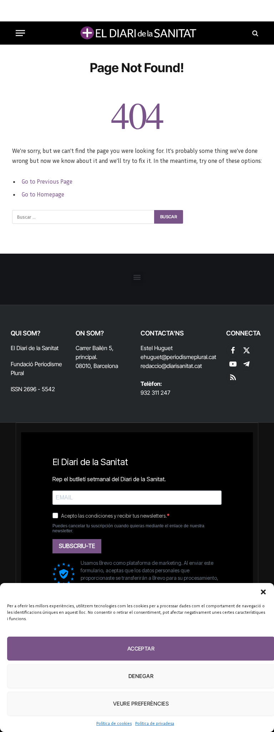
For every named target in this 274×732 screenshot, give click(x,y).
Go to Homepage (42, 194)
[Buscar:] (83, 217)
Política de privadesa (154, 723)
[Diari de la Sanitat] (137, 33)
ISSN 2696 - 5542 (33, 389)
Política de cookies (114, 723)
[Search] (254, 33)
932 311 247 (155, 392)
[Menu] (20, 33)
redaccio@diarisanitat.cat (171, 365)
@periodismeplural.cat (189, 356)
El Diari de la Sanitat (35, 348)
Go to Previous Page (46, 181)
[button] (263, 592)
